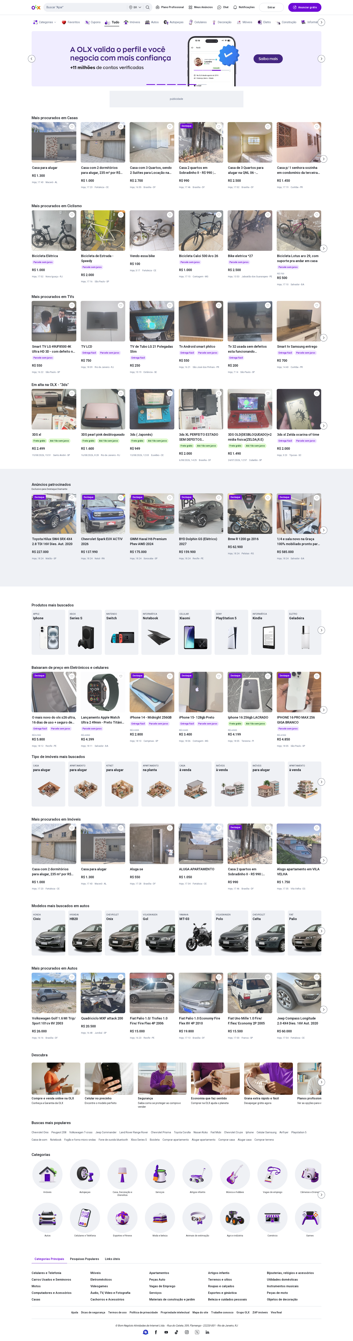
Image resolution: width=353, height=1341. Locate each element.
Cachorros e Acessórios (107, 1299)
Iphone (250, 1132)
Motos (36, 1286)
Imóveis (135, 22)
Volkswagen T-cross (80, 1132)
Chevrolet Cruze (233, 1132)
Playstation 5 (298, 1132)
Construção (289, 22)
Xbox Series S (139, 1139)
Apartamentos (159, 1273)
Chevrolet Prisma (161, 1132)
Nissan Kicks (201, 1132)
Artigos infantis (218, 1273)
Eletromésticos (101, 1279)
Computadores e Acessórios (52, 1293)
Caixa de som (39, 1139)
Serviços (155, 1293)
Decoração (224, 22)
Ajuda (74, 1312)
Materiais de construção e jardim (172, 1299)
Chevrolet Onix (40, 1132)
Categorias (46, 22)
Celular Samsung (267, 1132)
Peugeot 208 (58, 1132)
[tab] (49, 1259)
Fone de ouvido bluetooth (113, 1139)
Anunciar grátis (307, 7)
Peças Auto (157, 1279)
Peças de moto (277, 1293)
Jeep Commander (106, 1132)
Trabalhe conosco (222, 1312)
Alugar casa (245, 1139)
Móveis (247, 22)
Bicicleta (155, 1139)
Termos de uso (117, 1312)
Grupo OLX (242, 1312)
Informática (314, 22)
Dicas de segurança (93, 1312)
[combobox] (97, 7)
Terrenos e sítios (220, 1279)
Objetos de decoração (282, 1299)
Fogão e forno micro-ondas (80, 1139)
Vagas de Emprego (162, 1286)
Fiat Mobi (216, 1132)
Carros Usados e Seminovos (51, 1279)
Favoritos (74, 22)
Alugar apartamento (203, 1139)
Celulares (201, 22)
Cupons (96, 22)
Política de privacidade (144, 1312)
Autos (155, 22)
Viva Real (276, 1312)
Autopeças (176, 22)
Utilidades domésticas (282, 1279)
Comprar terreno (264, 1139)
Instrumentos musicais (283, 1286)
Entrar (271, 7)
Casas (36, 1299)
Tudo (115, 22)
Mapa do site (200, 1312)
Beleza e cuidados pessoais (227, 1299)
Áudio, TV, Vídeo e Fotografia (110, 1293)
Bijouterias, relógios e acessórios (290, 1273)
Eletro (267, 22)
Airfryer (283, 1132)
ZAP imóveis (260, 1312)
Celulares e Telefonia (46, 1273)
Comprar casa (226, 1139)
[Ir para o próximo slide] (323, 159)
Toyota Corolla (182, 1132)
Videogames (99, 1286)
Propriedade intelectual (175, 1312)
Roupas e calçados (221, 1286)
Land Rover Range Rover (134, 1132)
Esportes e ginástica (222, 1293)
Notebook (55, 1139)
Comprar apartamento (176, 1139)
